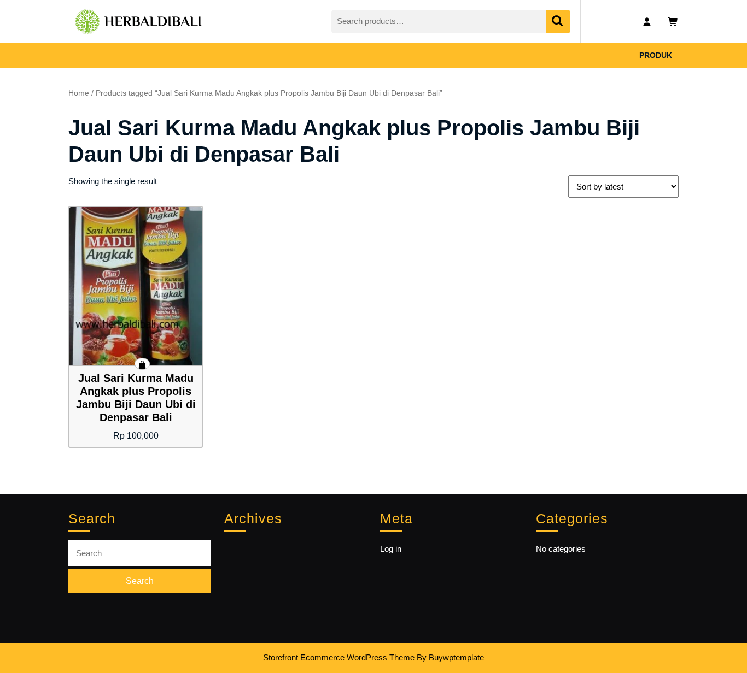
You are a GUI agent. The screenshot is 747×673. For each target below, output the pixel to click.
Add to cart (142, 364)
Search (558, 21)
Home (78, 93)
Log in (390, 548)
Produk (655, 55)
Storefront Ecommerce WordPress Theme (339, 657)
